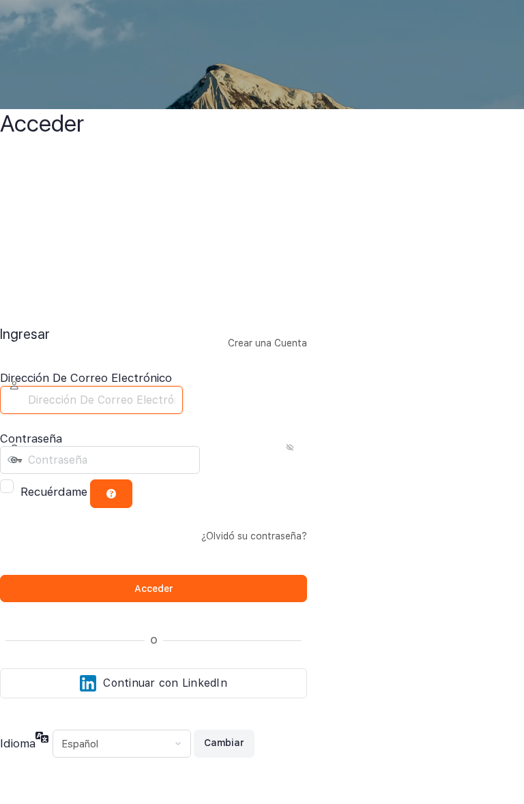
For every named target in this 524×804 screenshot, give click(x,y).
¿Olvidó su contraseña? (254, 536)
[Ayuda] (111, 493)
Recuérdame (53, 491)
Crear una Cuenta (267, 343)
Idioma (17, 743)
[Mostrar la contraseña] (212, 460)
